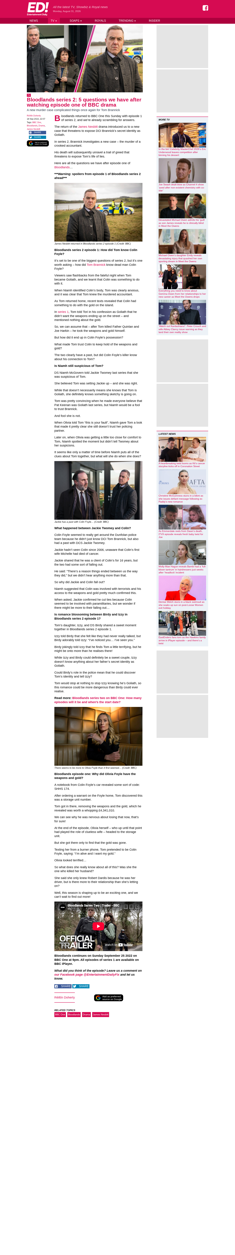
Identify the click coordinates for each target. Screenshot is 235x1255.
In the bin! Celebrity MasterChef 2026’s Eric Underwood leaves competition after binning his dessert (182, 152)
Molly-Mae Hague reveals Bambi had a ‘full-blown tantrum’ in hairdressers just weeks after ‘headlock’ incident (182, 569)
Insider (154, 20)
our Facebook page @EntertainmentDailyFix (86, 974)
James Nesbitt (33, 129)
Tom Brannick (96, 264)
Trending (127, 20)
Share (37, 132)
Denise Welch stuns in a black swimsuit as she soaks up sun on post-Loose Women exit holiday (181, 605)
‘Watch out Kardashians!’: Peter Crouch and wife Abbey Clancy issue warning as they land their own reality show (182, 329)
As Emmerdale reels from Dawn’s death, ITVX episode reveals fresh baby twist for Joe (181, 534)
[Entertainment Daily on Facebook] (205, 8)
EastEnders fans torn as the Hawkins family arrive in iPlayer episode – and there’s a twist (182, 640)
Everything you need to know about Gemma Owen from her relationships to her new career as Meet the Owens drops (182, 293)
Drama (42, 125)
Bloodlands (32, 125)
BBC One (36, 122)
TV (54, 20)
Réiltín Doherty (34, 115)
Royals (100, 20)
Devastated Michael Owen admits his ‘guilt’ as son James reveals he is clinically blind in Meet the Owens (182, 223)
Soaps (76, 20)
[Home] (38, 9)
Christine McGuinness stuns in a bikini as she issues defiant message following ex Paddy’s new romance (181, 498)
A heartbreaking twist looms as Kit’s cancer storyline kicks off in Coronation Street (182, 465)
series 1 (63, 312)
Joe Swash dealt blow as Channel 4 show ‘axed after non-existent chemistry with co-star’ (182, 187)
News (34, 20)
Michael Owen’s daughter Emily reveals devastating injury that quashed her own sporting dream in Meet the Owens (180, 258)
